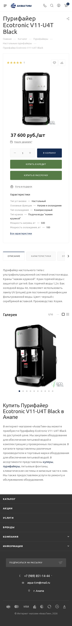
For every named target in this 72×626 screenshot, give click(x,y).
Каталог (9, 499)
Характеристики (41, 256)
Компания (10, 536)
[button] (19, 391)
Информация (13, 546)
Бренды (9, 527)
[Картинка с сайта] (36, 98)
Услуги (8, 518)
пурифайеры (11, 466)
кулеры (48, 461)
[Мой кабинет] (58, 5)
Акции (8, 508)
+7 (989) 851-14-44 (37, 575)
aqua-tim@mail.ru (38, 582)
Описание (14, 256)
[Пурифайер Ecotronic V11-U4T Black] (36, 356)
